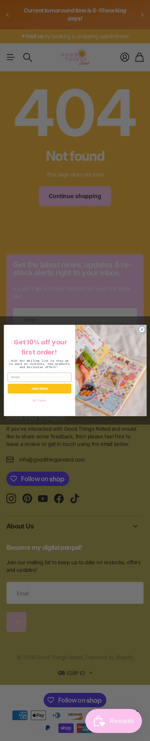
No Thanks (39, 400)
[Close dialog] (141, 329)
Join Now (39, 388)
